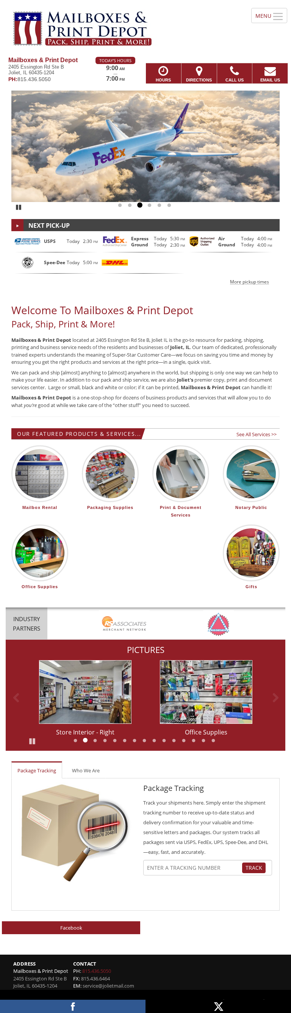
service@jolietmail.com (108, 985)
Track (254, 867)
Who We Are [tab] (86, 770)
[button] (145, 259)
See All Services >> (256, 434)
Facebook (71, 927)
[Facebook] (73, 1006)
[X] (218, 1006)
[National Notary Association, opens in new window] (218, 624)
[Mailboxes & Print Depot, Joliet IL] (145, 28)
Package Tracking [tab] (36, 770)
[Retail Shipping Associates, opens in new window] (124, 624)
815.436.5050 (96, 971)
